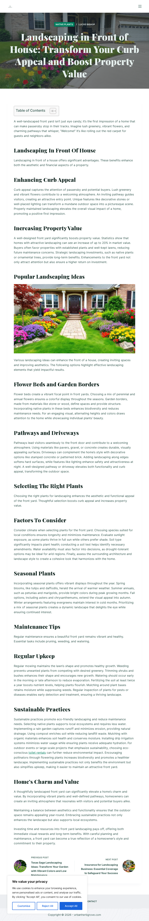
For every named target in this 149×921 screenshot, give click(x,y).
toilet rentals (37, 752)
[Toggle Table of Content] (51, 111)
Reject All (47, 905)
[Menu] (140, 6)
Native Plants (64, 24)
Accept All (71, 905)
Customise (23, 905)
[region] (47, 895)
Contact (91, 901)
